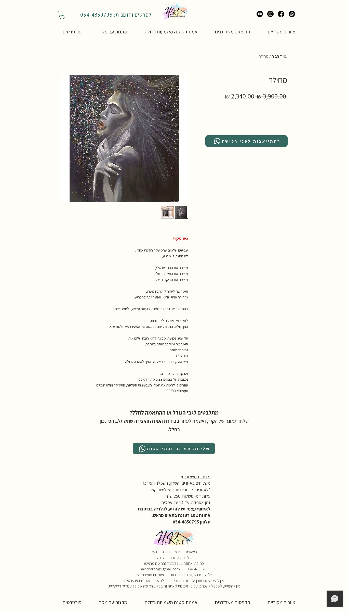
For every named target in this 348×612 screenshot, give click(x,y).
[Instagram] (270, 14)
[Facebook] (281, 14)
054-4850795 (197, 569)
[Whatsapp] (292, 14)
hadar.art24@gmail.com (160, 569)
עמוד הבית (279, 56)
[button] (62, 15)
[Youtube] (260, 14)
